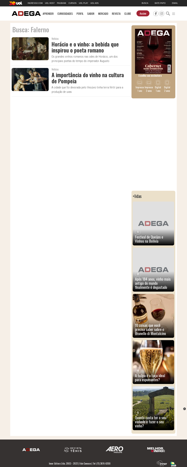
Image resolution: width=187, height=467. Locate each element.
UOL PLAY (83, 3)
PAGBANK (61, 3)
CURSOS (73, 3)
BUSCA (145, 3)
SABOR (90, 13)
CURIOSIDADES (65, 13)
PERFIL (80, 13)
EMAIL (175, 3)
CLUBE (127, 13)
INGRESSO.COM (35, 3)
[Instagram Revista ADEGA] (162, 13)
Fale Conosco (85, 463)
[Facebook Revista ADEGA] (156, 13)
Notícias (55, 38)
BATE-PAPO (160, 3)
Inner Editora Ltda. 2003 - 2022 (63, 463)
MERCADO (103, 13)
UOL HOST (50, 3)
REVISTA (116, 13)
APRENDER (48, 13)
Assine (143, 13)
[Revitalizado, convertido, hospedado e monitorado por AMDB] (173, 464)
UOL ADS (94, 3)
